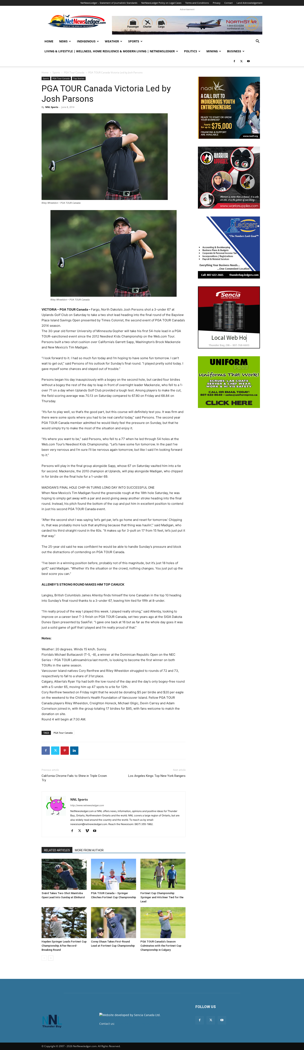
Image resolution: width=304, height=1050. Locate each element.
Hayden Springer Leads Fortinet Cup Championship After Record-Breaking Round (64, 945)
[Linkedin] (74, 750)
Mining (212, 51)
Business (234, 51)
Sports (133, 41)
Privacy (216, 2)
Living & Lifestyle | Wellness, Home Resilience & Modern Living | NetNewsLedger (109, 51)
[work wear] (229, 178)
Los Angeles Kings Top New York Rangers (157, 776)
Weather (112, 41)
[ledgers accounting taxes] (229, 247)
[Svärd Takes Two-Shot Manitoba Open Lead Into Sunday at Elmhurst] (64, 874)
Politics (190, 51)
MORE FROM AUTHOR (89, 850)
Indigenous (86, 41)
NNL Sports (51, 107)
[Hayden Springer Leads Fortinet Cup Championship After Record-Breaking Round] (64, 922)
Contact (228, 2)
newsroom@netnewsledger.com (138, 1024)
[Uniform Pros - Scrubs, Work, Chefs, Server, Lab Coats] (229, 382)
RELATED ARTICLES (57, 850)
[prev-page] (44, 958)
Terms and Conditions (197, 2)
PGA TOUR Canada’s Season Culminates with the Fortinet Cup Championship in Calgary (160, 945)
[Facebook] (234, 61)
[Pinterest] (65, 750)
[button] (257, 42)
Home (48, 41)
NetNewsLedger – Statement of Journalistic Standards (108, 2)
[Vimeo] (88, 831)
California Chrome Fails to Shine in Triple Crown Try (74, 778)
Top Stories (78, 78)
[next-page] (50, 958)
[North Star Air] (187, 25)
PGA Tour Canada (74, 72)
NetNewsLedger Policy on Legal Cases (161, 2)
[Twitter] (241, 61)
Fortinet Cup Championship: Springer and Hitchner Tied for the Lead (161, 897)
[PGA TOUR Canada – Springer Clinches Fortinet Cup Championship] (113, 874)
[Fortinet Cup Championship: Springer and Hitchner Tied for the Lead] (163, 874)
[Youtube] (248, 61)
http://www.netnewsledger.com (87, 805)
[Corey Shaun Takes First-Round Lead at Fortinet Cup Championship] (113, 922)
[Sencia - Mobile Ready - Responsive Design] (229, 317)
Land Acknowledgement (249, 2)
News (63, 41)
